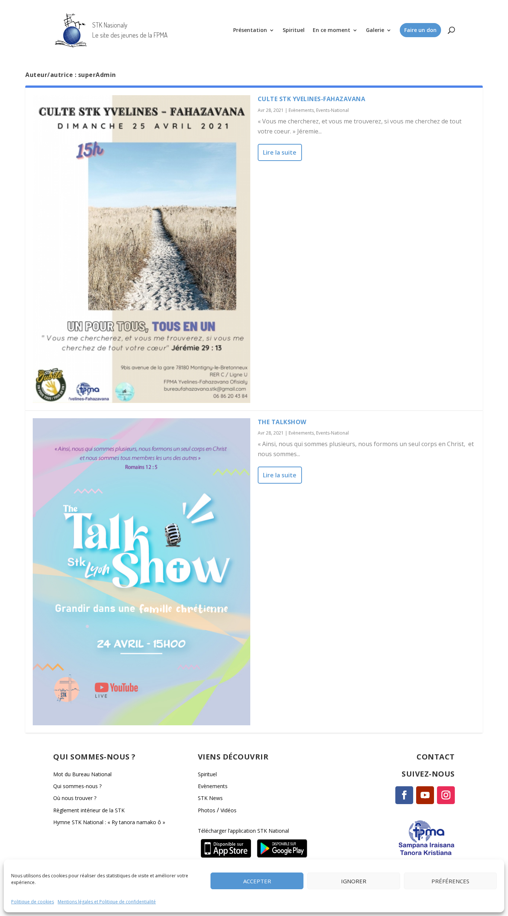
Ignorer (353, 880)
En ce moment (331, 29)
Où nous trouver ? (74, 798)
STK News (210, 798)
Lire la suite (279, 152)
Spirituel (294, 29)
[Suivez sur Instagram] (446, 795)
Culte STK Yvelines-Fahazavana (312, 99)
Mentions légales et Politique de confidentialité (107, 902)
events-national (332, 110)
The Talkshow (282, 422)
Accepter (257, 880)
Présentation (250, 29)
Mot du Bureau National (82, 774)
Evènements (301, 110)
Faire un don (420, 29)
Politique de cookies (32, 902)
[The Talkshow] (141, 571)
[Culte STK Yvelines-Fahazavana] (141, 249)
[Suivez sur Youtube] (425, 795)
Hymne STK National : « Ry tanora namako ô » (109, 822)
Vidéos (229, 810)
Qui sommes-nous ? (77, 786)
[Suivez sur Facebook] (404, 795)
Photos (206, 810)
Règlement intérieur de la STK (89, 810)
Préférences (450, 880)
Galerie (375, 29)
